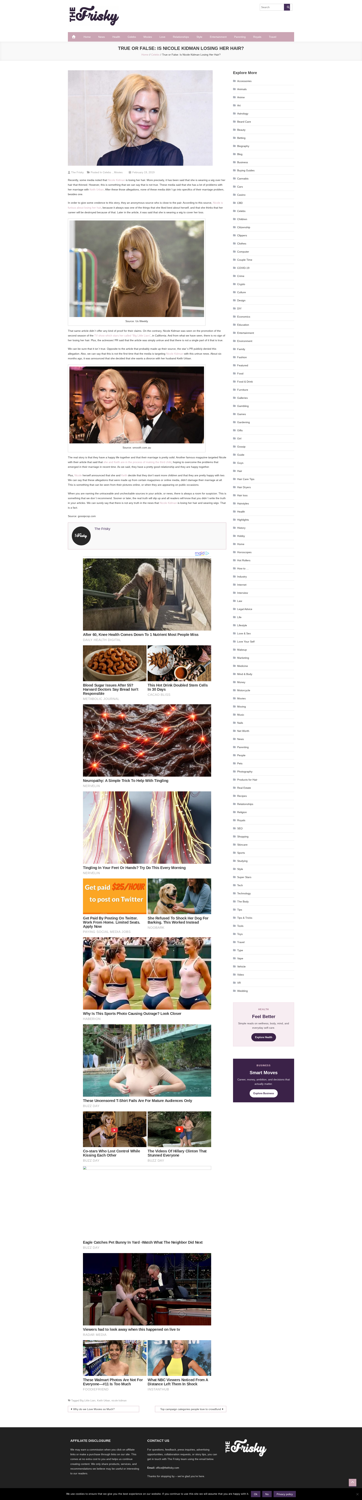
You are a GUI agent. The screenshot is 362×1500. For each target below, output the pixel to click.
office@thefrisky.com (167, 1467)
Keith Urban (97, 189)
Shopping (242, 836)
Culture (241, 292)
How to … (243, 568)
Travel (272, 36)
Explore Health (263, 1037)
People (241, 755)
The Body (243, 901)
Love (162, 36)
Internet (241, 584)
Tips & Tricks (244, 917)
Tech (240, 885)
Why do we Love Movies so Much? (94, 1409)
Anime (241, 97)
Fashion (242, 357)
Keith (124, 475)
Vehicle (241, 966)
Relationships (181, 36)
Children (242, 219)
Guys (240, 462)
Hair (239, 470)
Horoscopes (244, 552)
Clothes (241, 243)
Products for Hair (247, 779)
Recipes (242, 795)
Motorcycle (243, 690)
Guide (240, 454)
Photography (244, 771)
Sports (241, 852)
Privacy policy (285, 1494)
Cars (240, 186)
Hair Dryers (244, 487)
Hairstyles (243, 503)
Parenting (240, 36)
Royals (257, 36)
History (241, 527)
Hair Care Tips (245, 479)
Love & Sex (244, 633)
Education (243, 324)
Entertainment (218, 36)
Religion (242, 812)
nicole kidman (119, 1400)
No (267, 1494)
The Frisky (77, 172)
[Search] (287, 7)
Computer (243, 251)
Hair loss (242, 495)
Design (241, 300)
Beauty (241, 129)
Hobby (241, 535)
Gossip (241, 446)
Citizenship (243, 227)
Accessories (244, 81)
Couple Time (244, 259)
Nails (240, 722)
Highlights (243, 519)
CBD (240, 202)
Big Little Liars (88, 1400)
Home (87, 36)
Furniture (242, 389)
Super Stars (244, 877)
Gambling (243, 405)
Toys (240, 934)
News (101, 36)
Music (240, 714)
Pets (239, 763)
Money (241, 682)
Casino (241, 194)
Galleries (242, 397)
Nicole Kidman (116, 180)
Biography (243, 146)
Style (199, 36)
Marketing (243, 657)
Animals (242, 89)
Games (241, 414)
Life (239, 617)
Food (240, 373)
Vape (240, 958)
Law (239, 600)
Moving (241, 706)
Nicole (78, 475)
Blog (239, 154)
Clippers (242, 235)
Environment (244, 341)
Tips (239, 909)
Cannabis (242, 178)
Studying (242, 860)
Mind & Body (244, 674)
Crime (240, 276)
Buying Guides (246, 170)
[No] (357, 1494)
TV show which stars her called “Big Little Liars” (122, 335)
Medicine (242, 665)
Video (240, 974)
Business (242, 162)
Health (116, 36)
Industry (242, 576)
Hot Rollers (243, 560)
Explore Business (263, 1093)
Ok (255, 1494)
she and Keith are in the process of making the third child (137, 462)
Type (240, 950)
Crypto (241, 284)
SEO (240, 828)
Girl (239, 438)
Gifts (240, 430)
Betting (241, 137)
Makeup (242, 649)
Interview (242, 592)
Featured (242, 365)
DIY (239, 308)
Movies (147, 36)
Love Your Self (246, 641)
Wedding (242, 990)
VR (239, 982)
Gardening (243, 422)
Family (241, 349)
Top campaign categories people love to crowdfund (190, 1409)
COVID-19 (243, 267)
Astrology (242, 113)
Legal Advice (244, 609)
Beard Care (244, 121)
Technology (244, 893)
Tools (240, 925)
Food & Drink (245, 381)
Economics (243, 316)
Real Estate (244, 787)
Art (239, 105)
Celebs (132, 36)
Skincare (242, 844)
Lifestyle (242, 625)
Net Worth (243, 730)
